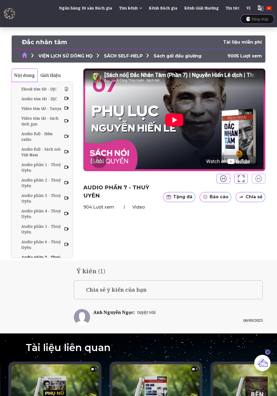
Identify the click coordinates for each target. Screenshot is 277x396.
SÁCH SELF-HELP (123, 56)
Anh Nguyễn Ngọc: (115, 312)
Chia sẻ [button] (254, 196)
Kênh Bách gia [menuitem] (163, 8)
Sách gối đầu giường (178, 56)
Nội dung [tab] (24, 75)
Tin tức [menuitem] (233, 8)
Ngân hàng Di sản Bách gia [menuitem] (85, 8)
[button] (223, 178)
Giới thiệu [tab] (50, 75)
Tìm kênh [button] (128, 8)
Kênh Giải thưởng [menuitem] (201, 8)
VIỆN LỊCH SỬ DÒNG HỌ (65, 56)
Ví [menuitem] (248, 8)
